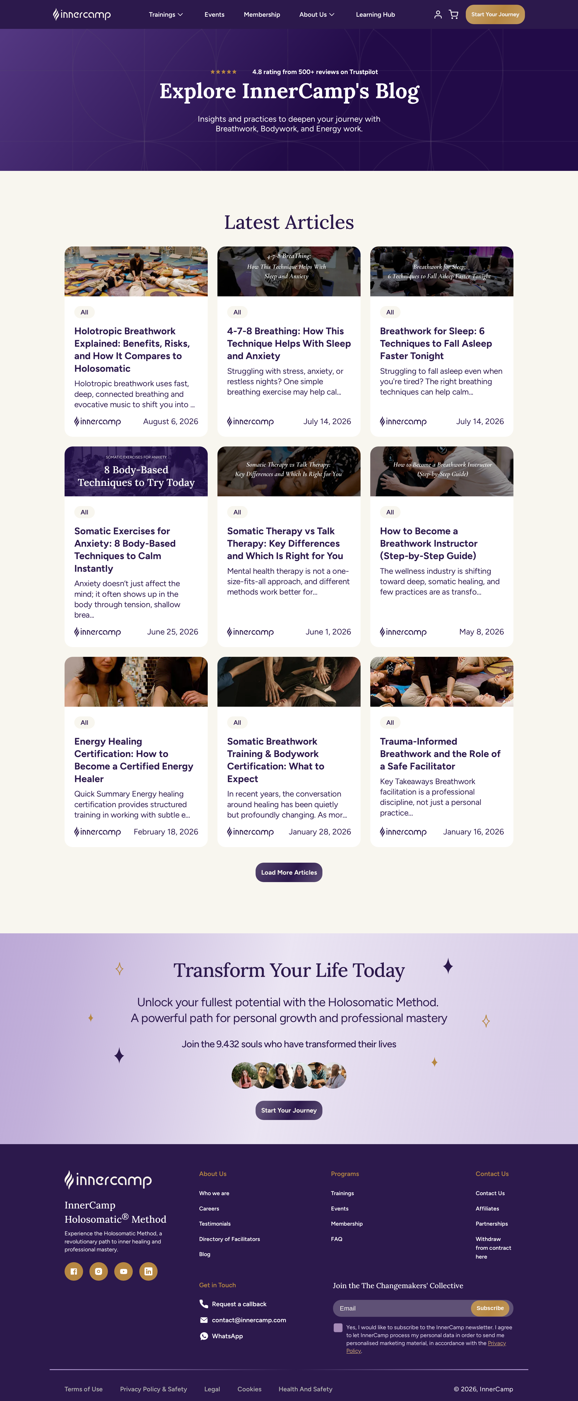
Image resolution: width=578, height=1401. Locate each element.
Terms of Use (84, 1389)
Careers (209, 1208)
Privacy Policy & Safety (153, 1389)
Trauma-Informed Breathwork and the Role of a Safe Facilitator (440, 753)
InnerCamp (496, 1389)
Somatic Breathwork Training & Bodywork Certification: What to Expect (275, 759)
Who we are (214, 1193)
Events (340, 1208)
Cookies (249, 1389)
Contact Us (490, 1193)
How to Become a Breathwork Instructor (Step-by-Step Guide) (428, 543)
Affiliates (487, 1208)
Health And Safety (306, 1389)
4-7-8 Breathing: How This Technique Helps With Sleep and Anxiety (289, 343)
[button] (167, 14)
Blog (204, 1254)
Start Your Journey (495, 14)
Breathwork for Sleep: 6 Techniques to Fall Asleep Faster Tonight (436, 343)
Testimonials (215, 1223)
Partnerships (492, 1223)
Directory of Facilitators (229, 1239)
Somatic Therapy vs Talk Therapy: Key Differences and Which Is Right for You (285, 543)
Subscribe (490, 1308)
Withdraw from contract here (493, 1248)
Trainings (342, 1193)
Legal (212, 1389)
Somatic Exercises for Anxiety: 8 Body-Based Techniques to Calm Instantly (125, 549)
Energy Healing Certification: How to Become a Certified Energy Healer (133, 759)
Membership (347, 1223)
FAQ (337, 1239)
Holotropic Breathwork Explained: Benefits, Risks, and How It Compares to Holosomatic (132, 349)
